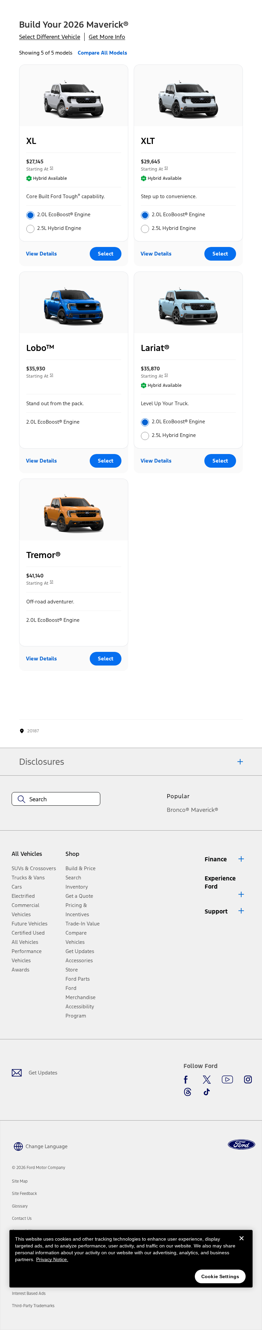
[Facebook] (188, 1080)
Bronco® (178, 810)
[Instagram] (248, 1080)
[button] (225, 859)
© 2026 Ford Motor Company (38, 1167)
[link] (20, 1181)
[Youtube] (227, 1080)
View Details (41, 253)
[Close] (241, 1243)
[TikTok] (207, 1092)
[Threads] (188, 1092)
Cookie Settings (220, 1276)
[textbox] (55, 799)
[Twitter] (207, 1080)
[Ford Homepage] (241, 1145)
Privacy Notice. (52, 1259)
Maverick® (204, 810)
